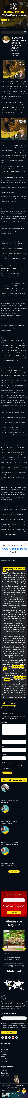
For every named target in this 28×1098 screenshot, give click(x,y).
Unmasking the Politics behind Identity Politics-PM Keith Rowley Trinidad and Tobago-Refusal (13, 959)
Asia (18, 980)
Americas (7, 980)
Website (4, 754)
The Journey (4, 1050)
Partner (4, 20)
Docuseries (4, 1054)
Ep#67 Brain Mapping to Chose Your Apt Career (9, 801)
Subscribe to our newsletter (16, 20)
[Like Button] (4, 703)
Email (4, 746)
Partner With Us (5, 1061)
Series (3, 1057)
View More (14, 872)
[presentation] (3, 949)
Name (4, 738)
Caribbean (10, 985)
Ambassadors (5, 1052)
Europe (14, 981)
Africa (17, 987)
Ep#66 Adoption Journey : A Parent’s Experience (9, 822)
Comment (5, 722)
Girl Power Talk (17, 1089)
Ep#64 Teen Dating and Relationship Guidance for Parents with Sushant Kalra (8, 864)
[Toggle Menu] (25, 32)
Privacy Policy (5, 1075)
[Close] (26, 543)
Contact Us (4, 1071)
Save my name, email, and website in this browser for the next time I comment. (14, 765)
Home (3, 1047)
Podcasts (3, 1059)
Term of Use (4, 1073)
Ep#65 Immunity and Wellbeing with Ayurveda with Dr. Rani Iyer (9, 843)
